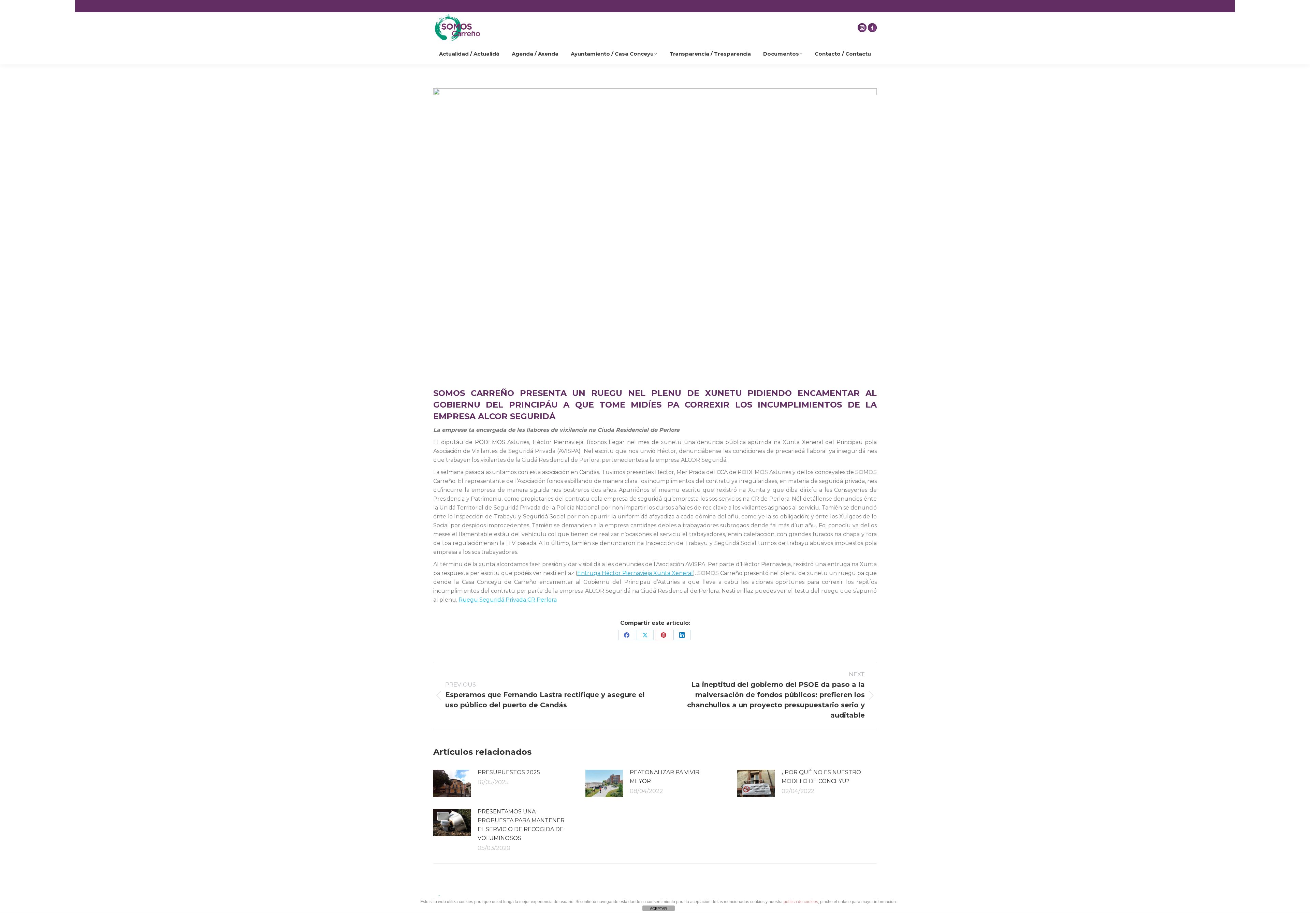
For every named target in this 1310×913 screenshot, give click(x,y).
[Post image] (452, 783)
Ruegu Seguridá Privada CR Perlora (507, 600)
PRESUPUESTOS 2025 (509, 772)
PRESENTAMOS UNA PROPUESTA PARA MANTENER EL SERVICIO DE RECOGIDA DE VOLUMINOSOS (521, 824)
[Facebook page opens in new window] (872, 27)
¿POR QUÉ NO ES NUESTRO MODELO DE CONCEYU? (821, 776)
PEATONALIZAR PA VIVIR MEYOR (664, 776)
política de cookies (801, 901)
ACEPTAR (658, 909)
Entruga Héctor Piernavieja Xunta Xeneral (635, 573)
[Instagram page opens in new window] (862, 27)
